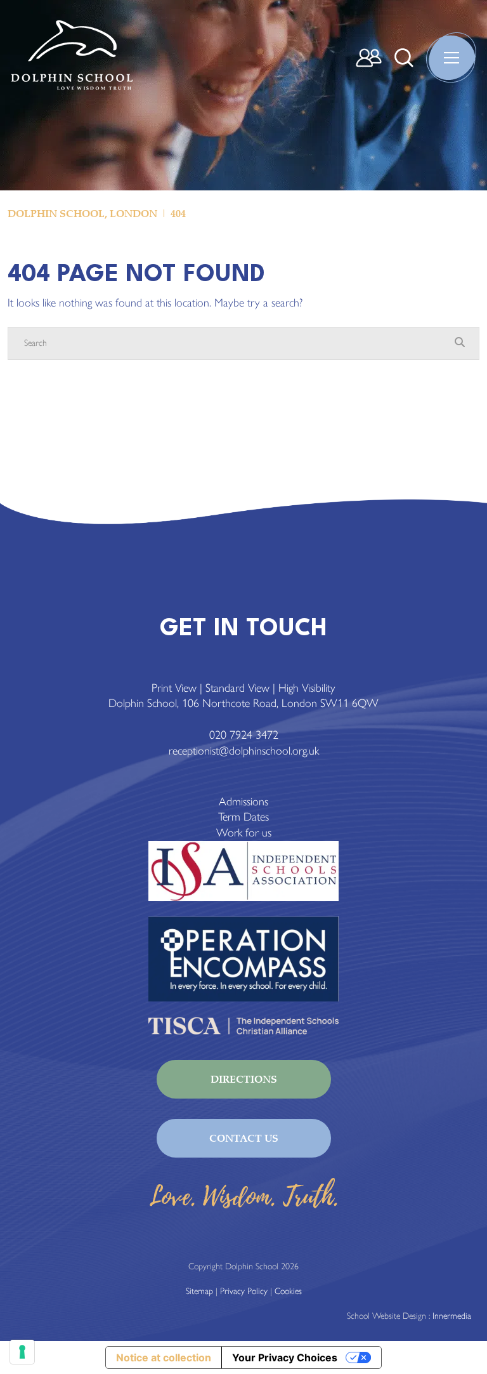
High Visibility (306, 688)
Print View (174, 688)
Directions (244, 1079)
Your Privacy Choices (284, 1357)
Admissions (243, 802)
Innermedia (451, 1316)
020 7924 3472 (243, 735)
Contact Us (243, 1138)
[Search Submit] (403, 57)
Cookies (288, 1291)
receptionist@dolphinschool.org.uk (244, 751)
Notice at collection (163, 1357)
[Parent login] (369, 57)
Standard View (237, 688)
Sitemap (199, 1291)
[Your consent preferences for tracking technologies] (22, 1352)
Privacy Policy (244, 1291)
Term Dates (243, 817)
